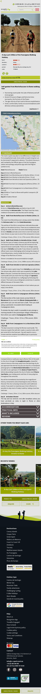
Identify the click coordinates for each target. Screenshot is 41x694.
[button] (4, 339)
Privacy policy (36, 339)
